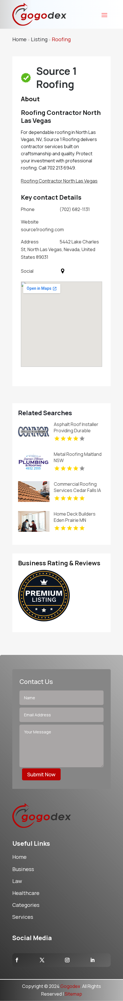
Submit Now (41, 774)
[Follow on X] (42, 960)
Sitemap (73, 994)
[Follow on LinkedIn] (92, 960)
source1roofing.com (42, 229)
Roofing (61, 39)
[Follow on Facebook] (16, 960)
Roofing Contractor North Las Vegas (59, 181)
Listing (39, 39)
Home (19, 39)
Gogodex (70, 986)
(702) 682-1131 (74, 209)
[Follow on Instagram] (67, 960)
